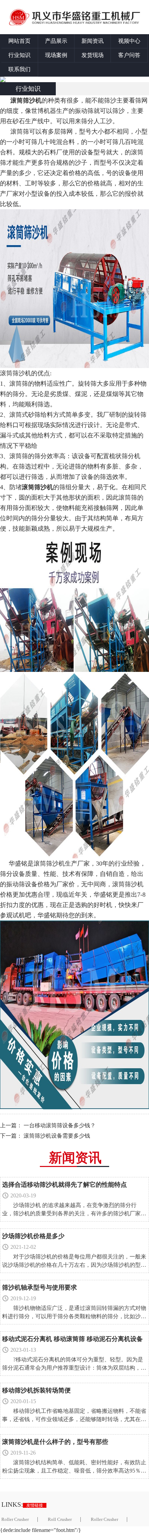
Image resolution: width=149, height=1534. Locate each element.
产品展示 (56, 41)
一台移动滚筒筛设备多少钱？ (60, 1125)
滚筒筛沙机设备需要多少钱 (57, 1136)
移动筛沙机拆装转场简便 (36, 1390)
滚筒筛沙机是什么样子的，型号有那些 (55, 1441)
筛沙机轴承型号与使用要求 (39, 1287)
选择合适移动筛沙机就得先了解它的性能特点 (64, 1184)
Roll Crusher (60, 1519)
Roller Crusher (104, 1519)
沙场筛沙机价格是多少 (33, 1236)
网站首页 (19, 41)
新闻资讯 (92, 41)
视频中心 (129, 41)
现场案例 (56, 55)
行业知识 (19, 55)
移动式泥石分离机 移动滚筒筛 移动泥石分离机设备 (72, 1338)
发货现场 (92, 55)
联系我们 (19, 69)
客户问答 (129, 55)
